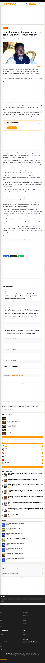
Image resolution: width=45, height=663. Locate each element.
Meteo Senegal (25, 612)
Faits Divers (2, 625)
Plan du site (16, 655)
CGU (23, 637)
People (1, 618)
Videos (1, 626)
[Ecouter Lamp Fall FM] (42, 463)
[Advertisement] (22, 16)
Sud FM (1, 647)
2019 (27, 598)
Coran (5, 239)
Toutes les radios (22, 466)
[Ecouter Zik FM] (42, 449)
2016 (37, 598)
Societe (1, 612)
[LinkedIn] (34, 642)
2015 (41, 598)
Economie (1, 615)
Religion (5, 27)
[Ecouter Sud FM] (42, 453)
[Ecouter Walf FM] (42, 456)
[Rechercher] (27, 4)
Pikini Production (2, 638)
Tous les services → (26, 623)
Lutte (1, 623)
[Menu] (2, 4)
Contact (24, 634)
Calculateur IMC (25, 618)
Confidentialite (25, 635)
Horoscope (25, 620)
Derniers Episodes (3, 632)
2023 (13, 598)
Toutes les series (22, 437)
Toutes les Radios (2, 643)
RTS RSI (1, 649)
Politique (1, 610)
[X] (26, 642)
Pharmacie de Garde (26, 617)
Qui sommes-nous (26, 632)
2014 (2, 601)
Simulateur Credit (25, 621)
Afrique (1, 628)
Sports (1, 620)
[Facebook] (37, 1)
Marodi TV (1, 634)
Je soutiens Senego (12, 127)
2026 (2, 598)
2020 (23, 598)
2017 (34, 598)
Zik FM (1, 646)
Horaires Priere (25, 615)
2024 (9, 598)
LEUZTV (1, 637)
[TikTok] (43, 1)
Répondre (14, 301)
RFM (0, 644)
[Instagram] (31, 642)
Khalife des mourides (15, 239)
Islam (9, 239)
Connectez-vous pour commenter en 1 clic (18, 375)
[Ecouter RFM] (42, 446)
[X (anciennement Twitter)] (39, 1)
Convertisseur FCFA (26, 610)
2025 (6, 598)
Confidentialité (28, 655)
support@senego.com (36, 654)
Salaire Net (25, 614)
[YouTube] (41, 1)
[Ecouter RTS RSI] (42, 460)
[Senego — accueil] (10, 4)
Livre (21, 239)
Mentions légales (21, 655)
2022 (16, 598)
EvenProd (1, 635)
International (2, 617)
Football (1, 621)
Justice (1, 614)
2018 (30, 598)
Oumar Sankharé (27, 239)
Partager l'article (21, 127)
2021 (20, 598)
